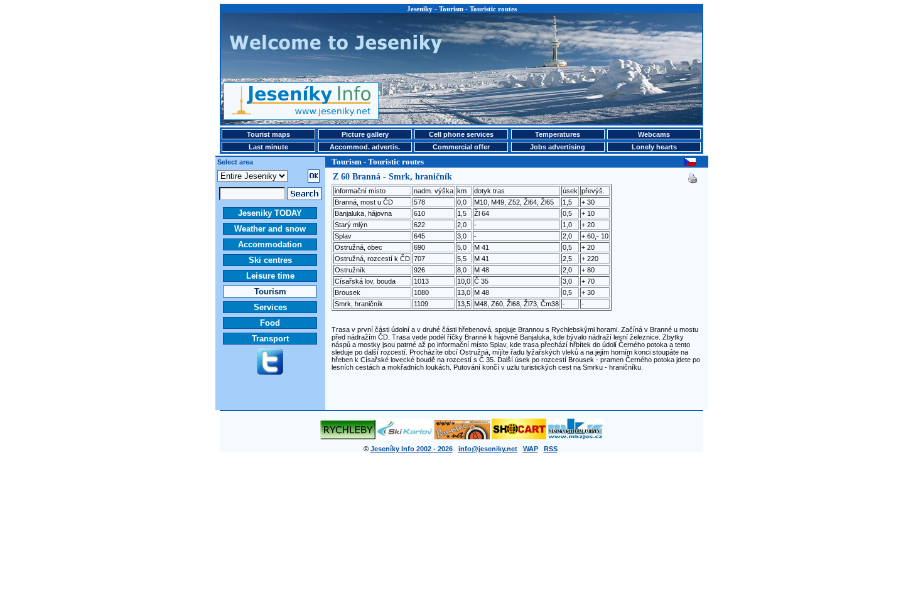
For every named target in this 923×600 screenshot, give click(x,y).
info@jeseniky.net (487, 449)
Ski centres (270, 260)
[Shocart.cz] (519, 437)
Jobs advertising (557, 147)
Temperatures (557, 134)
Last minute (268, 147)
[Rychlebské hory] (347, 437)
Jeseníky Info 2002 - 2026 (411, 449)
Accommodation (270, 244)
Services (270, 307)
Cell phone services (461, 134)
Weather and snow (270, 228)
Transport (270, 338)
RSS (551, 449)
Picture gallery (365, 134)
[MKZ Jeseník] (575, 437)
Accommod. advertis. (365, 147)
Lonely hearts (654, 147)
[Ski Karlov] (405, 437)
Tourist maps (268, 134)
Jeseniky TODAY (270, 213)
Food (270, 323)
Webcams (654, 134)
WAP (530, 449)
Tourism (270, 291)
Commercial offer (461, 147)
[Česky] (690, 163)
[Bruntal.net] (462, 437)
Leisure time (270, 276)
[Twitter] (270, 372)
